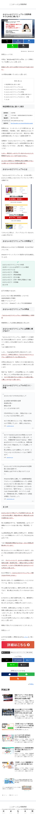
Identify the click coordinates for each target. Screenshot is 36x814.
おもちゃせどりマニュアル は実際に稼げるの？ (19, 94)
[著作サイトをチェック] (9, 674)
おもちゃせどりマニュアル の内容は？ (16, 89)
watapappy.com (10, 457)
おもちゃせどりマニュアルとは (14, 87)
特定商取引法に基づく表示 (13, 84)
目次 (15, 81)
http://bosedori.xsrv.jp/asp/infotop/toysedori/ (22, 123)
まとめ (7, 99)
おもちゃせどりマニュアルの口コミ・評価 (17, 97)
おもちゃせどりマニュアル (19, 652)
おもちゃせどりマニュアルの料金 (15, 92)
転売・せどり (6, 652)
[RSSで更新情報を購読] (18, 678)
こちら (26, 637)
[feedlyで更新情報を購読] (26, 674)
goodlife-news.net (10, 425)
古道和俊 (30, 652)
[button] (23, 46)
